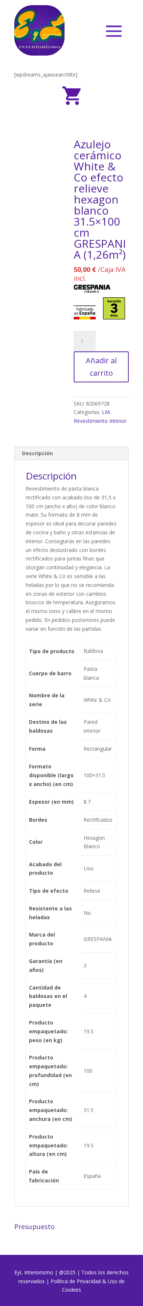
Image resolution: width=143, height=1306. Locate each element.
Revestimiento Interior (100, 420)
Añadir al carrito (101, 366)
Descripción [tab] (37, 453)
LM (106, 411)
